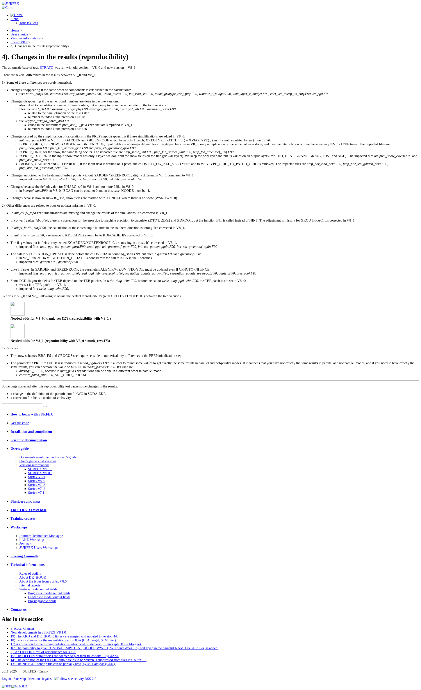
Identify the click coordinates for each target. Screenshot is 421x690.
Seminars (25, 544)
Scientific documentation (29, 440)
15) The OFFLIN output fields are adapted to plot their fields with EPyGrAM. (65, 656)
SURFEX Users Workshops (38, 547)
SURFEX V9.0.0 (40, 473)
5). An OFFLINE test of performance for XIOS (43, 652)
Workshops (19, 527)
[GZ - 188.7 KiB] (18, 314)
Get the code (20, 423)
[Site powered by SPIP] (6, 686)
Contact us (19, 609)
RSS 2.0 (90, 679)
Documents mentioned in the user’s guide (48, 457)
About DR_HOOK (32, 577)
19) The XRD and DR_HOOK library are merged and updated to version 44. (64, 636)
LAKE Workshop (31, 540)
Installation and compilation (31, 431)
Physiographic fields (42, 601)
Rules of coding (30, 573)
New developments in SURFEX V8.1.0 (38, 632)
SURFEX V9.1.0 (40, 469)
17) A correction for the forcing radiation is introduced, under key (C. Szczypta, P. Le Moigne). (76, 644)
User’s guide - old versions (37, 461)
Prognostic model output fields (49, 593)
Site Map (19, 679)
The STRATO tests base (28, 510)
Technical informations (28, 565)
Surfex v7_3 (36, 485)
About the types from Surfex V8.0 (43, 581)
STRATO (47, 67)
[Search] (45, 406)
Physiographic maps (26, 501)
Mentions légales (40, 679)
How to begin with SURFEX (32, 414)
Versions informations (26, 38)
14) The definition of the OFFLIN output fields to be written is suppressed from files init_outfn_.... (78, 660)
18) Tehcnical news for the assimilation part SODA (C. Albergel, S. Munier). (64, 640)
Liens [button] (15, 19)
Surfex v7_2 (36, 489)
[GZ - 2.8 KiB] (18, 337)
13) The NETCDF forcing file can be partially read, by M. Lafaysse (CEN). (63, 664)
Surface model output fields (38, 589)
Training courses (23, 518)
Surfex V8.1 (19, 42)
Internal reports (29, 585)
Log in (6, 679)
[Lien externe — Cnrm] (7, 7)
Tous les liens (28, 23)
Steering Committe (24, 556)
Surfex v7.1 (36, 493)
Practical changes (22, 628)
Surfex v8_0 (36, 481)
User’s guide (19, 34)
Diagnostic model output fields (49, 597)
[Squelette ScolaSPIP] (19, 686)
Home (15, 30)
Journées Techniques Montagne (41, 536)
